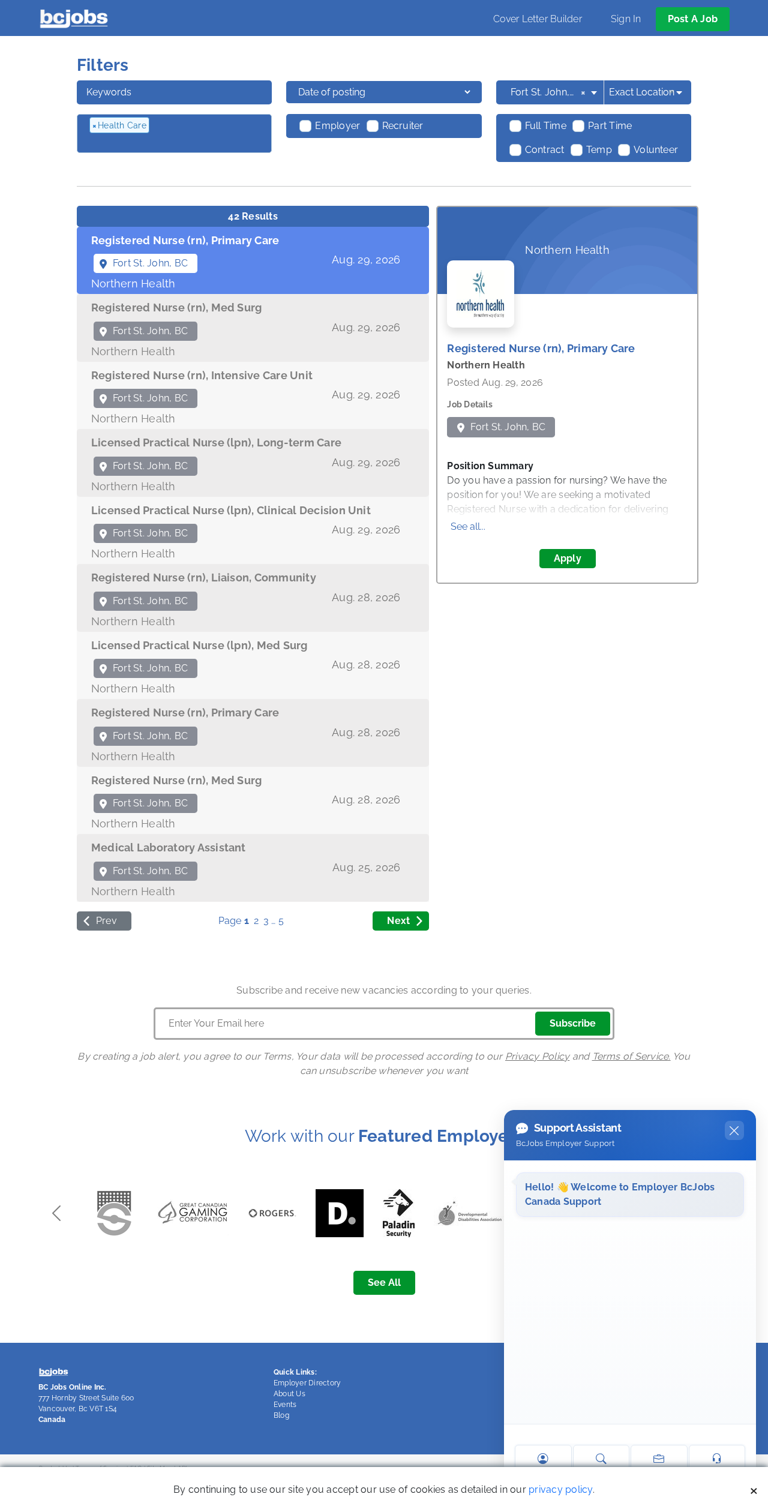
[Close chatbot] (734, 1130)
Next (398, 920)
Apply (567, 558)
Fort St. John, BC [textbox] (548, 92)
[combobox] (555, 92)
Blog (281, 1415)
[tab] (253, 261)
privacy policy (560, 1489)
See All (384, 1282)
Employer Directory (307, 1383)
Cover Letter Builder (537, 19)
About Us (289, 1394)
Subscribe (573, 1023)
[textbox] (154, 144)
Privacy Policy (537, 1056)
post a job (693, 19)
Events (285, 1404)
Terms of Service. (631, 1056)
